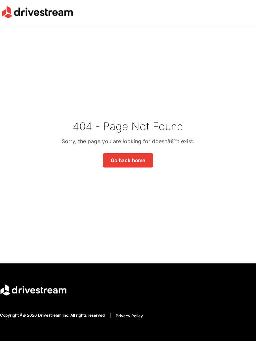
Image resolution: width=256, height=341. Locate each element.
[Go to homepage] (37, 12)
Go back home (128, 160)
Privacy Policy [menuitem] (129, 315)
